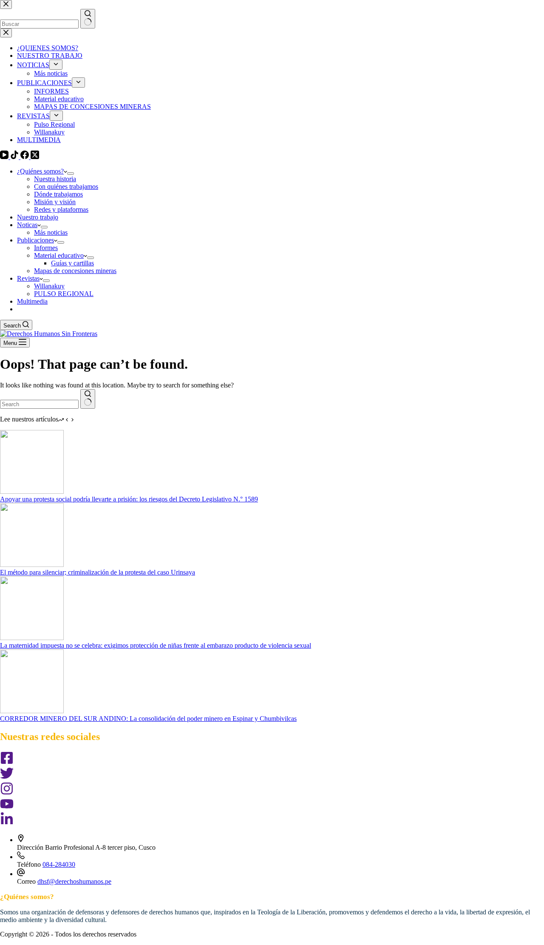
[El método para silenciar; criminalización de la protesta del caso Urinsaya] (32, 564)
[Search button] (87, 399)
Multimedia (32, 301)
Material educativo (59, 255)
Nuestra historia (55, 178)
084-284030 (58, 864)
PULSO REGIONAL (64, 293)
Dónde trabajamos (58, 194)
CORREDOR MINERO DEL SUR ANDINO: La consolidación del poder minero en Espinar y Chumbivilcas (148, 718)
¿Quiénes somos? (40, 171)
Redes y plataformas (61, 209)
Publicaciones (35, 240)
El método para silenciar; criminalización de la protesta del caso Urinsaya (97, 572)
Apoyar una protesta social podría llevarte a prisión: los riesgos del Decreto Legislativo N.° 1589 (129, 499)
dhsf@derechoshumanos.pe (74, 881)
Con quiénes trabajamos (66, 186)
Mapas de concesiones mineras (75, 270)
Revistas (28, 278)
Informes (46, 247)
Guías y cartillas (72, 263)
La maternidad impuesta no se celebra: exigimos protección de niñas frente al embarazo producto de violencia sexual (155, 645)
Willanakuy (49, 286)
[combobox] (39, 404)
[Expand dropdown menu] (70, 173)
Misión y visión (55, 201)
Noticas (27, 224)
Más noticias (51, 232)
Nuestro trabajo (37, 217)
